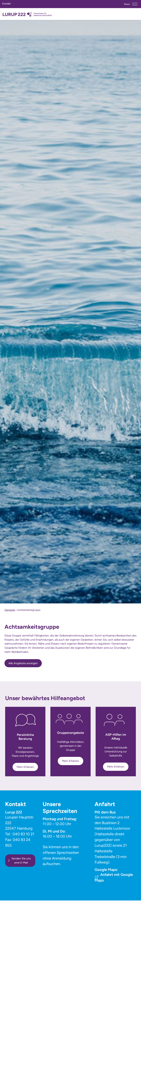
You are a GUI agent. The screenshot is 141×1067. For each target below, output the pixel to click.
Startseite (9, 610)
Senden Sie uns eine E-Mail (21, 860)
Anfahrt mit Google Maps (114, 877)
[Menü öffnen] (134, 4)
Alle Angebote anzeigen (23, 663)
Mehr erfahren (25, 767)
